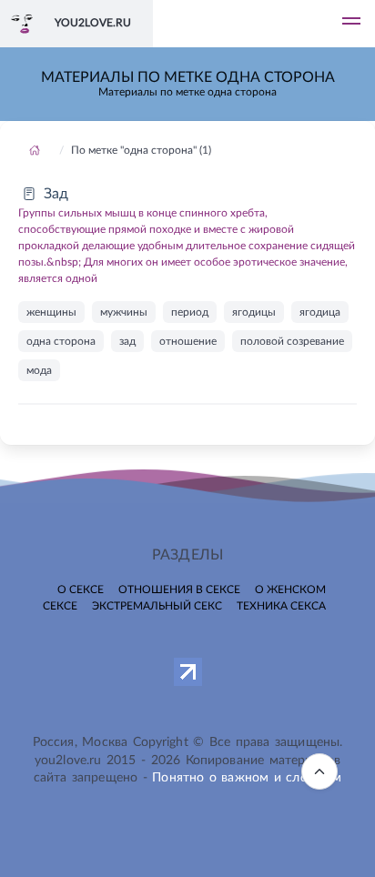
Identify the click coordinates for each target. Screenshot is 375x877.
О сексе (80, 589)
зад (127, 341)
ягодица (319, 312)
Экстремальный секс (157, 605)
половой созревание (292, 341)
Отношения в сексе (179, 589)
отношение (188, 341)
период (189, 312)
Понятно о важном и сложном (246, 777)
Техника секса (281, 605)
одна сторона (61, 341)
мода (39, 370)
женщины (51, 312)
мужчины (123, 312)
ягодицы (254, 312)
